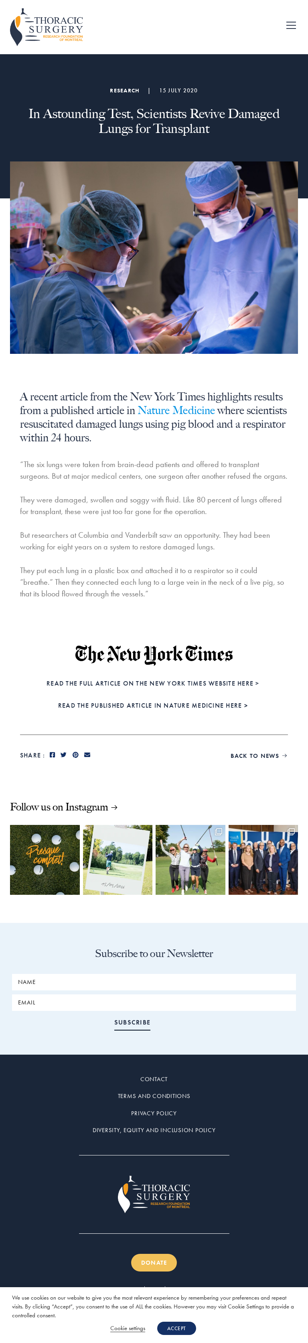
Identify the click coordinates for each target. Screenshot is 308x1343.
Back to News (259, 756)
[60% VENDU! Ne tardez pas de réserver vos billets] (190, 860)
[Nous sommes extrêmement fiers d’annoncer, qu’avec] (263, 860)
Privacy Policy (154, 1113)
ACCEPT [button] (176, 1328)
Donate (154, 1263)
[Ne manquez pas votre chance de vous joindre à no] (45, 860)
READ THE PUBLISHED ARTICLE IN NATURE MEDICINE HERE (153, 705)
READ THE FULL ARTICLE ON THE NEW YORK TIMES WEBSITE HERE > (154, 683)
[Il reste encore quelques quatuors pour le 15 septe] (118, 860)
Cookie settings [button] (127, 1328)
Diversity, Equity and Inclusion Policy (154, 1130)
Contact (154, 1079)
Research (125, 90)
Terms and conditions (154, 1096)
